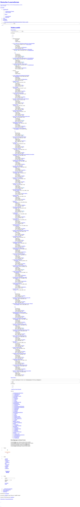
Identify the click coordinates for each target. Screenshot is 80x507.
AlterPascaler (24, 47)
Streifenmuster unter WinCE (18, 359)
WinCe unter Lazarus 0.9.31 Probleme (19, 136)
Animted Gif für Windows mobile (19, 160)
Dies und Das (29, 44)
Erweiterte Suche (6, 484)
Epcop (15, 88)
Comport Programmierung (17, 259)
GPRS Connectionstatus (17, 271)
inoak (15, 111)
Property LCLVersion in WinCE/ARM (19, 324)
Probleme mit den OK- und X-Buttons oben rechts (21, 297)
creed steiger (24, 281)
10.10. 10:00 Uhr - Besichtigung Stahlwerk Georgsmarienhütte (24, 43)
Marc (15, 82)
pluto (23, 134)
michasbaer (16, 319)
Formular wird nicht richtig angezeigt (19, 353)
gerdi (15, 143)
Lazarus (6, 461)
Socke (23, 120)
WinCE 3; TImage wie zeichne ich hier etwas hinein (22, 370)
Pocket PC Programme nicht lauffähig (19, 318)
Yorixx (23, 310)
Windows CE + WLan (17, 183)
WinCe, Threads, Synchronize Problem (19, 335)
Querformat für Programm (17, 242)
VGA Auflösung (16, 218)
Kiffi (15, 117)
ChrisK (15, 298)
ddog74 (15, 155)
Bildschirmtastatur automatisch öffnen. (19, 312)
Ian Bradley (7, 493)
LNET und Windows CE (17, 283)
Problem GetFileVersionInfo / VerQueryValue (21, 230)
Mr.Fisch (16, 213)
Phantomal (24, 251)
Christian (23, 96)
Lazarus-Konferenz (6, 466)
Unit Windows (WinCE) (17, 236)
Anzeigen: (13, 379)
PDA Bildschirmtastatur (17, 189)
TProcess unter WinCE (17, 207)
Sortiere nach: (23, 379)
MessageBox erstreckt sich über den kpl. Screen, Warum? (23, 303)
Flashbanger (16, 313)
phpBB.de (12, 497)
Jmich (15, 137)
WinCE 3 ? (15, 201)
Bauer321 (23, 126)
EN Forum (7, 464)
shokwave (23, 140)
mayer (15, 289)
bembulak (23, 368)
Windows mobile (15, 27)
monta (23, 210)
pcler (16, 93)
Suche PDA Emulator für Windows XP (19, 265)
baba (15, 184)
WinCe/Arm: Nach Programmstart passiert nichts (21, 116)
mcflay (16, 149)
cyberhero (16, 161)
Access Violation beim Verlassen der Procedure (21, 75)
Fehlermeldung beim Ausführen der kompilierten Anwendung (23, 154)
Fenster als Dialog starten (17, 347)
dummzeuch (24, 67)
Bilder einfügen (15, 104)
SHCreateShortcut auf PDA (18, 171)
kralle (16, 50)
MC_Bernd (16, 266)
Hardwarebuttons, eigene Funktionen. (19, 128)
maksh (15, 231)
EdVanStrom (16, 225)
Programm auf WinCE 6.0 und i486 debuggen (21, 98)
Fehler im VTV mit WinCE (17, 177)
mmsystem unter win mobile (18, 166)
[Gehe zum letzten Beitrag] (24, 56)
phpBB (6, 495)
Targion (23, 164)
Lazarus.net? (15, 142)
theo (22, 85)
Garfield (23, 199)
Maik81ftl (16, 123)
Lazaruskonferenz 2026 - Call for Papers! (20, 63)
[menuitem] (9, 11)
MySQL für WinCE (16, 224)
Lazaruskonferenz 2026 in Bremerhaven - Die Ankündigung (23, 58)
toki (15, 348)
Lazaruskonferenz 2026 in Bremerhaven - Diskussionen (22, 49)
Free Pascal (7, 460)
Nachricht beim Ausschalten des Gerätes (20, 277)
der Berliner (17, 304)
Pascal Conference (7, 468)
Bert (15, 105)
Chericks (16, 330)
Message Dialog (16, 195)
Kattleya (15, 243)
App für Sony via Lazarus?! (18, 122)
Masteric (15, 167)
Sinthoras (16, 202)
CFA (23, 357)
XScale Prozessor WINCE (17, 110)
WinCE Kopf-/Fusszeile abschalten (19, 253)
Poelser (15, 172)
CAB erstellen (15, 212)
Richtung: (34, 379)
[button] (13, 36)
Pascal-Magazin (6, 459)
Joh (16, 44)
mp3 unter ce (15, 341)
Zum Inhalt (2, 7)
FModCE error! (15, 288)
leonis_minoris (16, 190)
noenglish (17, 129)
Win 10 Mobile (15, 87)
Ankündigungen (31, 50)
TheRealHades (17, 76)
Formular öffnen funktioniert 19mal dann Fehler (21, 329)
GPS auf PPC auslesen (17, 148)
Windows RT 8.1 (16, 81)
